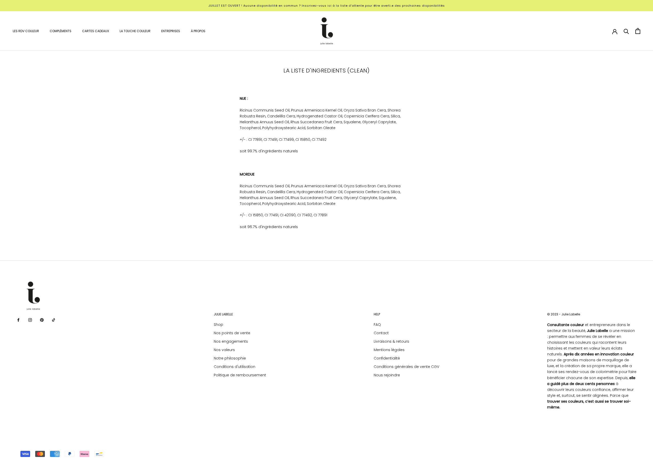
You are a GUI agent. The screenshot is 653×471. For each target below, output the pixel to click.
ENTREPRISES (170, 31)
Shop (218, 324)
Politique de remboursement (240, 375)
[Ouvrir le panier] (637, 31)
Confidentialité (387, 358)
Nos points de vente (232, 333)
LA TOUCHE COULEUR (135, 31)
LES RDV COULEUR (26, 31)
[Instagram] (30, 320)
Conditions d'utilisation (234, 366)
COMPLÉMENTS (60, 31)
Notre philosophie (230, 358)
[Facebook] (18, 320)
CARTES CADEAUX (95, 31)
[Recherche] (626, 31)
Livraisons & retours (391, 341)
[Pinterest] (42, 320)
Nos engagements (231, 341)
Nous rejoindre (387, 375)
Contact (381, 333)
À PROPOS (198, 31)
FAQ (377, 324)
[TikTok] (53, 320)
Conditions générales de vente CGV (406, 366)
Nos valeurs (224, 349)
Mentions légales (389, 349)
